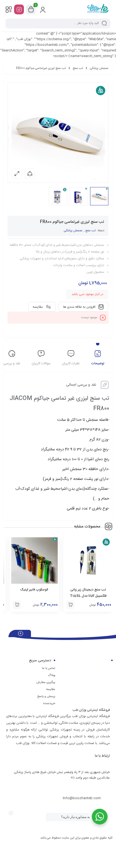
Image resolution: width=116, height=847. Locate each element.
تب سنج (78, 68)
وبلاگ (51, 675)
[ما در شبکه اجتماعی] (19, 9)
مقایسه (50, 689)
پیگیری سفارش (45, 682)
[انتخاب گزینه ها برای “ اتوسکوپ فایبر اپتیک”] (17, 605)
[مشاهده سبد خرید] (31, 9)
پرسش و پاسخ (46, 696)
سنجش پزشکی (99, 68)
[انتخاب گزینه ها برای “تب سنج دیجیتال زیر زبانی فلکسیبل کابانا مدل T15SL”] (70, 605)
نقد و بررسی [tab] (11, 363)
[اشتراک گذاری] (30, 173)
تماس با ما (48, 668)
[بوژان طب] (97, 9)
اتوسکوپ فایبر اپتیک (34, 589)
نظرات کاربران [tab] (71, 363)
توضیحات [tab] (97, 363)
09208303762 (90, 787)
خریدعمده (49, 703)
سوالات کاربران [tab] (41, 363)
